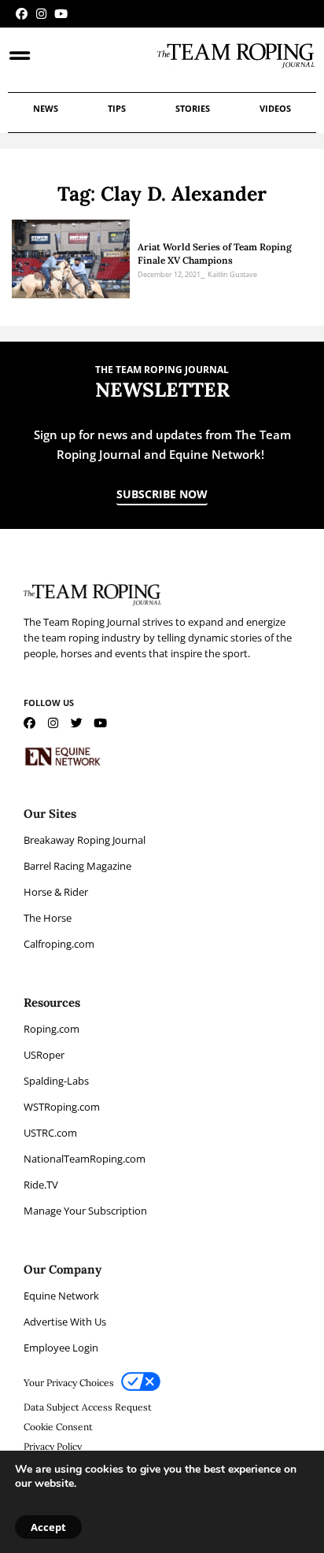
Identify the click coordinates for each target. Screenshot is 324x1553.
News (45, 108)
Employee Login (61, 1347)
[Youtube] (61, 14)
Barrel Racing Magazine (77, 866)
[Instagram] (41, 14)
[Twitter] (77, 723)
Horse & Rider (56, 892)
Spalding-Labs (56, 1081)
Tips (117, 108)
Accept (48, 1527)
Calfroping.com (59, 944)
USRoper (44, 1055)
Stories (192, 108)
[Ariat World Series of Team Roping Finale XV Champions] (71, 259)
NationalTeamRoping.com (84, 1159)
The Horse (48, 918)
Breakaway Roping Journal (84, 840)
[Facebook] (22, 14)
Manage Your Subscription (85, 1211)
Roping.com (51, 1029)
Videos (275, 108)
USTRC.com (50, 1133)
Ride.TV (41, 1185)
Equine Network (61, 1296)
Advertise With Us (65, 1322)
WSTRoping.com (62, 1107)
